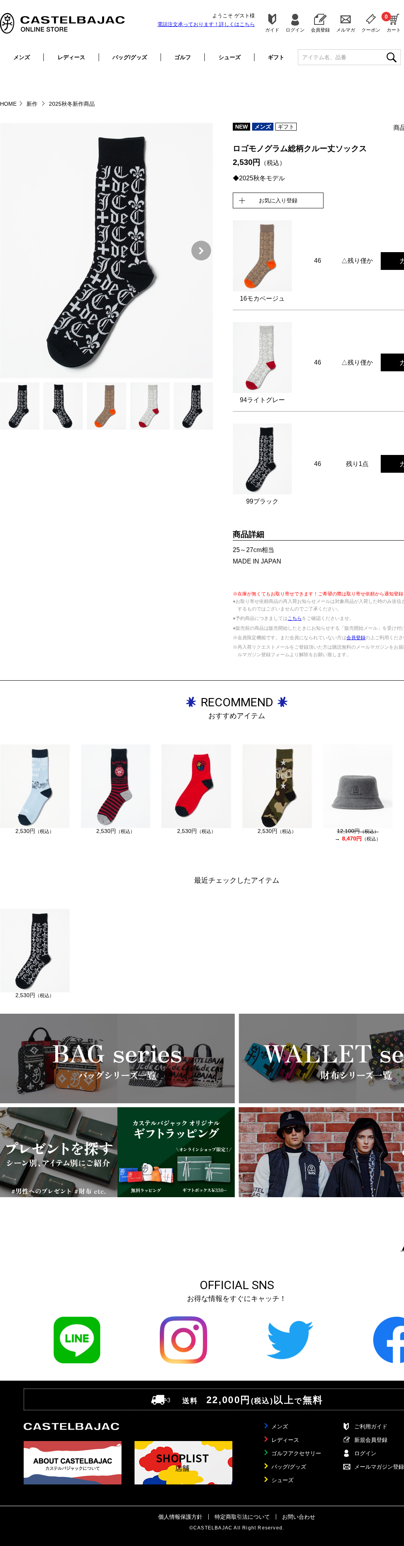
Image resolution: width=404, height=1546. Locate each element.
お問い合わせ (298, 1517)
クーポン (370, 29)
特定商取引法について (242, 1517)
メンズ (21, 57)
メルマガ (345, 29)
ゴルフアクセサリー (296, 1453)
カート (394, 22)
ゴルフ (182, 57)
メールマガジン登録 (379, 1467)
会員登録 (320, 29)
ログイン (295, 29)
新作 (32, 104)
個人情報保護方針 (180, 1517)
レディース (71, 57)
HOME (8, 104)
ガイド (272, 29)
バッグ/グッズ (129, 57)
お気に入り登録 (278, 200)
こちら (295, 618)
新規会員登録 (370, 1440)
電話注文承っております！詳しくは (206, 24)
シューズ (230, 57)
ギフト (276, 57)
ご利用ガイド (370, 1426)
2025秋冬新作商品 (72, 104)
